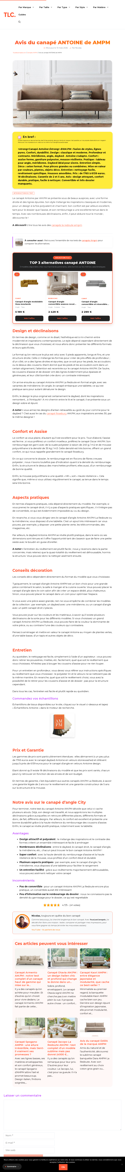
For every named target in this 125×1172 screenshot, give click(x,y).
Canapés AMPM (32, 52)
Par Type (62, 7)
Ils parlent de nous (51, 930)
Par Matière (99, 7)
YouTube (36, 930)
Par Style (80, 7)
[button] (19, 22)
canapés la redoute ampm (67, 225)
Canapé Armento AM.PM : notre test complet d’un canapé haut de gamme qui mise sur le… (29, 979)
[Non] (122, 1164)
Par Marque (24, 7)
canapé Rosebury (57, 413)
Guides (22, 14)
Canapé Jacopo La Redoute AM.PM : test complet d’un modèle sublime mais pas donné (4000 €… (61, 1048)
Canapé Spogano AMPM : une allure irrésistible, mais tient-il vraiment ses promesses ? (29, 1048)
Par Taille (44, 7)
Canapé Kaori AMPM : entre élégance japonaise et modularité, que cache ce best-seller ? (94, 979)
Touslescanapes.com (19, 52)
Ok (63, 1167)
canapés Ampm (90, 240)
